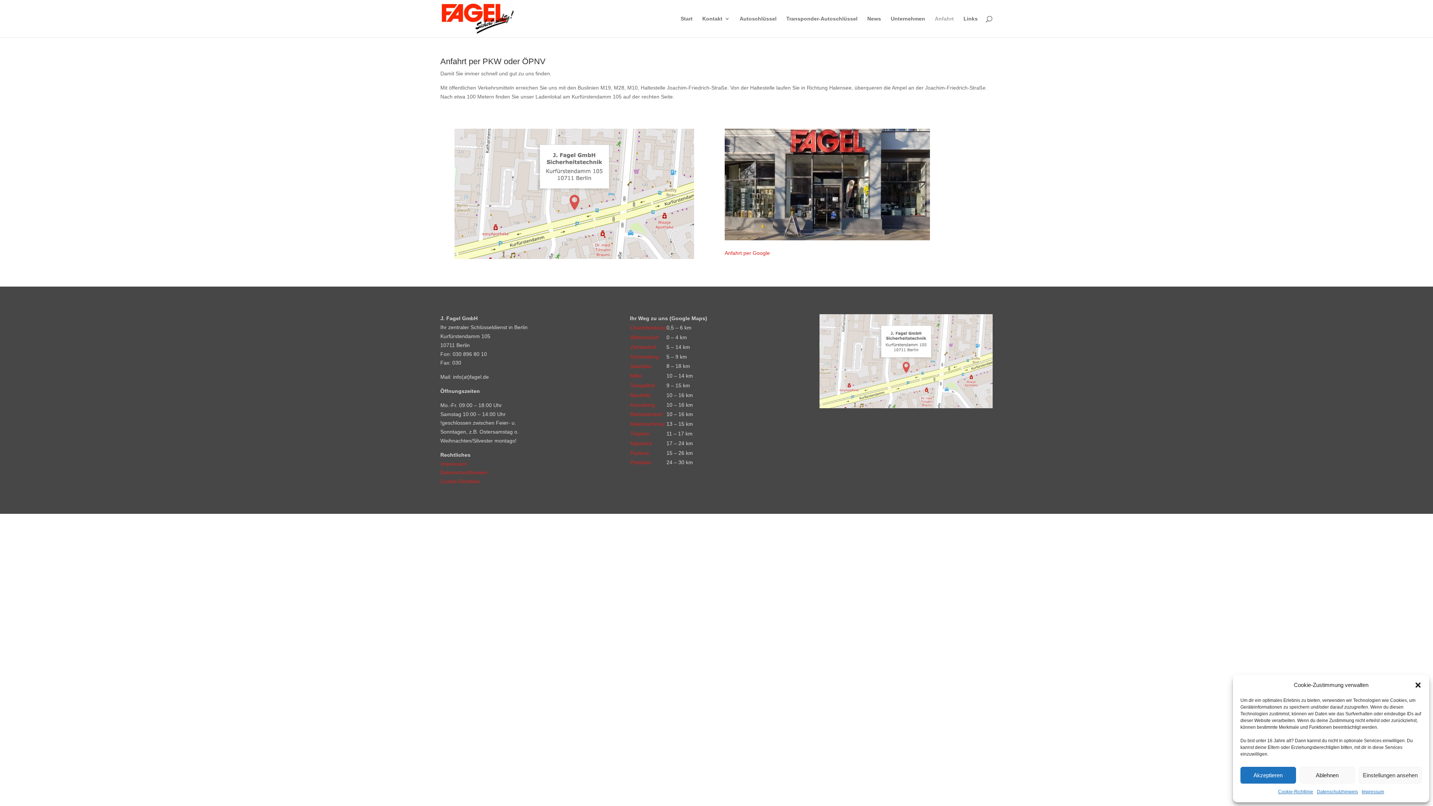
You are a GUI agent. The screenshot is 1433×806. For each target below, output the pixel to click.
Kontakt (712, 19)
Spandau (641, 366)
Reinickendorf (646, 414)
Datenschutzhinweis (1337, 791)
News (874, 19)
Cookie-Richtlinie (1295, 791)
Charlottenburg (648, 328)
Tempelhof (642, 385)
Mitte (636, 376)
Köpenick (641, 443)
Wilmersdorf (644, 337)
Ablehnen (1327, 775)
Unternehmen (908, 19)
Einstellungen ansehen (1390, 775)
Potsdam (640, 462)
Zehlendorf (643, 347)
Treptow (639, 434)
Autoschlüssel (758, 19)
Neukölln (640, 395)
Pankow (639, 453)
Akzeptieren (1268, 775)
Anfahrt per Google (747, 253)
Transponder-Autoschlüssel (822, 19)
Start (687, 19)
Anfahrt (944, 19)
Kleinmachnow (647, 424)
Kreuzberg (642, 405)
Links (971, 19)
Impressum (1373, 791)
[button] (1418, 685)
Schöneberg (644, 357)
